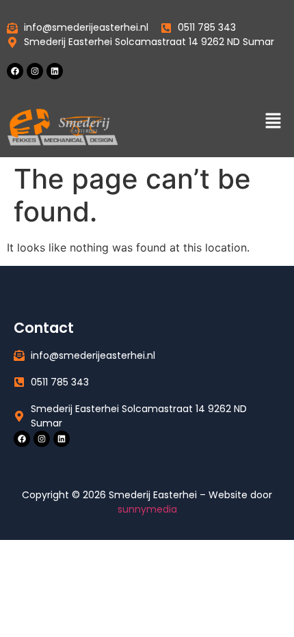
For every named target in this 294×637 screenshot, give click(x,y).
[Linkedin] (54, 71)
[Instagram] (35, 71)
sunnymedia (147, 509)
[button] (273, 121)
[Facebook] (15, 71)
